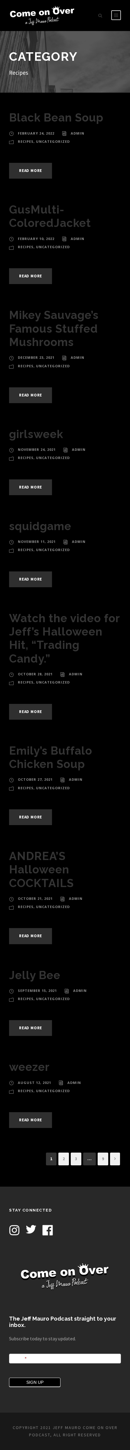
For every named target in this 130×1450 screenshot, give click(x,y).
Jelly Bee (34, 975)
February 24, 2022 (36, 133)
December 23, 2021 (36, 357)
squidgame (40, 526)
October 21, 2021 (35, 898)
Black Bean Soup (56, 117)
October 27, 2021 (35, 779)
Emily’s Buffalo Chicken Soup (50, 757)
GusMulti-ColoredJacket (50, 216)
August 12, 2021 (34, 1082)
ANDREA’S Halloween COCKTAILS (41, 869)
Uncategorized (53, 141)
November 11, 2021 (37, 541)
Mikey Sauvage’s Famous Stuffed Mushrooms (54, 328)
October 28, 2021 (35, 674)
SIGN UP (35, 1382)
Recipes (26, 141)
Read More (30, 170)
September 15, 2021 (37, 990)
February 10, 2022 (36, 238)
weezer (29, 1067)
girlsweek (36, 434)
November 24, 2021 (37, 449)
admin (77, 133)
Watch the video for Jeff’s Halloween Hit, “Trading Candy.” (64, 638)
